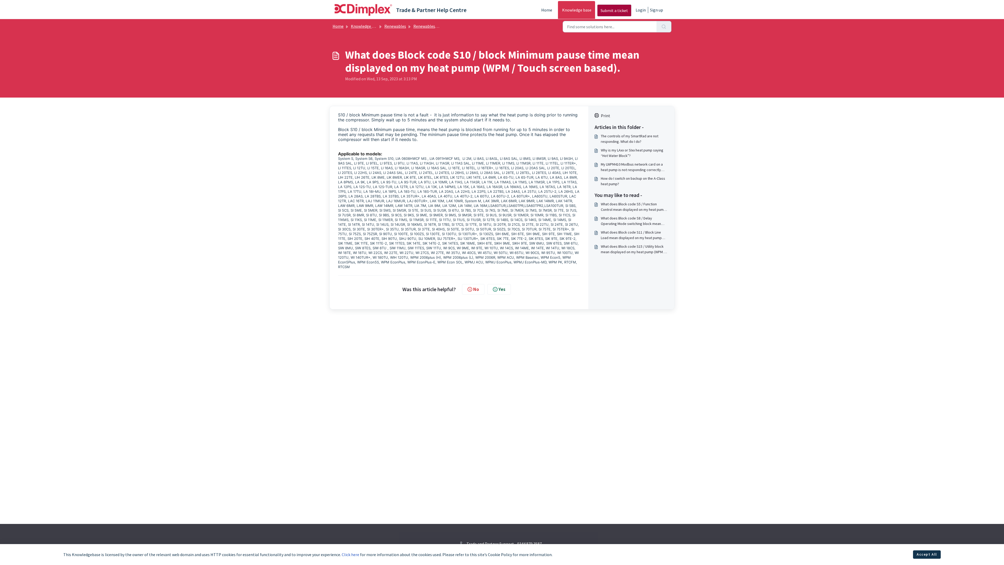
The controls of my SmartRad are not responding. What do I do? (629, 139)
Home (546, 10)
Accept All (927, 554)
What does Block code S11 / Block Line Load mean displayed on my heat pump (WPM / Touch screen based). (631, 235)
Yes (502, 289)
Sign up (656, 10)
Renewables (395, 26)
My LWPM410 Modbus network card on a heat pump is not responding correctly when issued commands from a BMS (632, 167)
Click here (350, 554)
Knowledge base (576, 10)
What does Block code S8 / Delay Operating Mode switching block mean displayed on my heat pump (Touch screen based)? (634, 221)
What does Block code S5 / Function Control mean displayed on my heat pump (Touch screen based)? (633, 207)
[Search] (664, 26)
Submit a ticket (614, 10)
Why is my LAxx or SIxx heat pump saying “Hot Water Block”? (632, 153)
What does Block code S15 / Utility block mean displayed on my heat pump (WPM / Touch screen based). (633, 249)
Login (641, 10)
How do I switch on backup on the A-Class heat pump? (633, 181)
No (476, 289)
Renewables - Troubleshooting (441, 26)
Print (605, 115)
